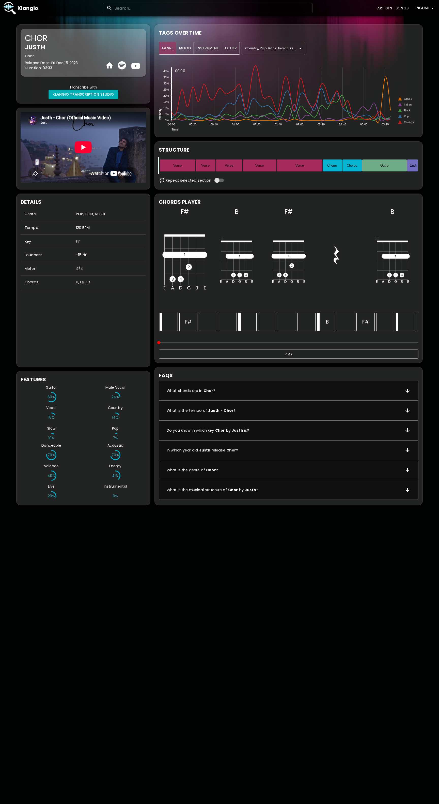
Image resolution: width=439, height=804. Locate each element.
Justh (35, 47)
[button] (289, 391)
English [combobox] (422, 7)
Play (289, 354)
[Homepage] (109, 65)
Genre (167, 48)
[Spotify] (122, 65)
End (413, 165)
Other (231, 48)
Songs (402, 8)
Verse (177, 165)
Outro (384, 165)
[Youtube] (135, 65)
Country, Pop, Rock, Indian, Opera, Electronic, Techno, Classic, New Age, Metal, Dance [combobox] (275, 48)
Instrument (208, 48)
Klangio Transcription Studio (83, 94)
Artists (384, 8)
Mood (185, 48)
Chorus (332, 165)
